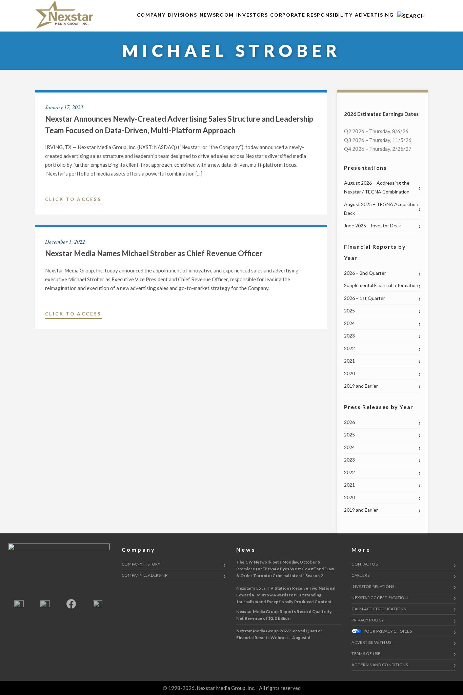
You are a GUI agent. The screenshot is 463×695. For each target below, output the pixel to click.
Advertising (374, 15)
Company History (141, 564)
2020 (349, 373)
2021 (349, 361)
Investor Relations (372, 586)
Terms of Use (365, 653)
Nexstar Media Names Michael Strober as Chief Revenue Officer (154, 253)
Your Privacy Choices (387, 631)
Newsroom (217, 15)
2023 (349, 336)
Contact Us (364, 564)
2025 (349, 310)
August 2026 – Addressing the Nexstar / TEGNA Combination (376, 187)
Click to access (73, 200)
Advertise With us (371, 642)
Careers (360, 575)
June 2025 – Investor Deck (372, 225)
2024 (349, 323)
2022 (349, 348)
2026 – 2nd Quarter (365, 273)
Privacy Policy (367, 619)
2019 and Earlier (361, 386)
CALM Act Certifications (378, 608)
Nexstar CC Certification (379, 597)
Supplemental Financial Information (381, 285)
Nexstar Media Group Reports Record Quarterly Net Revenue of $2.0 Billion (283, 615)
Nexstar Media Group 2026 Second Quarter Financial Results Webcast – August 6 (279, 634)
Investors (252, 15)
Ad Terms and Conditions (379, 664)
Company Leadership (144, 575)
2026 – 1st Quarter (364, 298)
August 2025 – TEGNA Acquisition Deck (381, 208)
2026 (349, 422)
